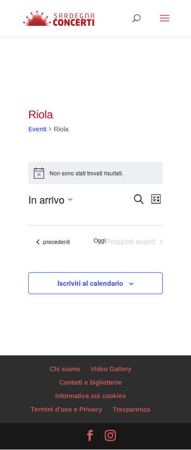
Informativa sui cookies (90, 395)
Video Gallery (111, 369)
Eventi (37, 129)
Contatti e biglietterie (90, 382)
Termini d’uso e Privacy (66, 409)
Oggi (100, 240)
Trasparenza (131, 409)
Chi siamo (65, 369)
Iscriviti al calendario (90, 283)
